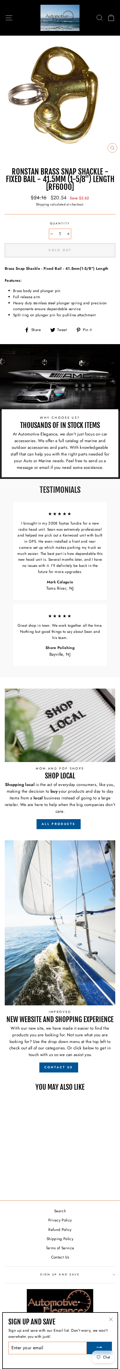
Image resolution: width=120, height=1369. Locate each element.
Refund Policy (59, 1229)
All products (59, 824)
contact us (58, 1067)
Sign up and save (60, 1274)
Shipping (42, 204)
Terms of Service (60, 1248)
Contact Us (60, 1257)
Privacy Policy (60, 1220)
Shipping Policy (60, 1238)
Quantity (60, 223)
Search (60, 1211)
